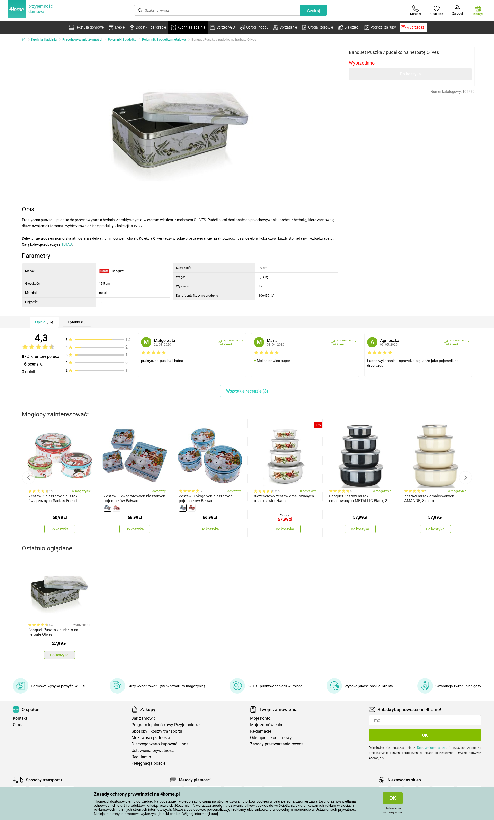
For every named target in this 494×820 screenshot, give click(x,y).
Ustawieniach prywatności (336, 809)
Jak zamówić (143, 718)
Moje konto (260, 718)
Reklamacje (260, 731)
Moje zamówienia (266, 725)
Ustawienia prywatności (153, 750)
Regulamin (141, 757)
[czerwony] (116, 507)
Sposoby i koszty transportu (156, 731)
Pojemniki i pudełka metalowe (164, 39)
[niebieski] (107, 507)
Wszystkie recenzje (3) (247, 391)
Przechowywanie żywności (82, 39)
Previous (28, 477)
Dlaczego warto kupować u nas (159, 744)
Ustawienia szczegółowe (392, 810)
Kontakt (20, 718)
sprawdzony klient (233, 342)
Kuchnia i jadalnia (44, 39)
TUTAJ (66, 244)
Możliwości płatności (150, 738)
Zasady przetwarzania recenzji (277, 744)
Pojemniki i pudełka (122, 39)
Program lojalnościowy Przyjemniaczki (166, 725)
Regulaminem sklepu (432, 748)
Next (465, 477)
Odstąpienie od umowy (271, 738)
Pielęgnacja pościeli (149, 763)
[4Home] (25, 39)
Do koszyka (410, 73)
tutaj (214, 814)
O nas (18, 725)
